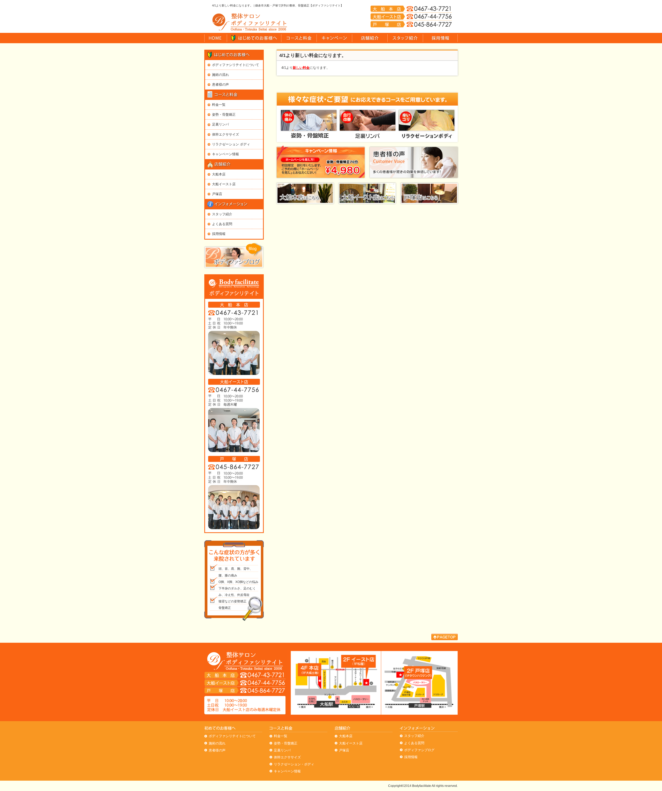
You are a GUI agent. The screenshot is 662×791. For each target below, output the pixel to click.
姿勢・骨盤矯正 (224, 114)
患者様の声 (220, 84)
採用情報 (218, 234)
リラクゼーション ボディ (231, 144)
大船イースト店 (224, 184)
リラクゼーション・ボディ (294, 764)
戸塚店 (217, 194)
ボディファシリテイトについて (235, 65)
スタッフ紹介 (222, 214)
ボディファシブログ (419, 750)
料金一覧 (218, 105)
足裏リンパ (220, 124)
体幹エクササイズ (225, 134)
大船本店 (218, 174)
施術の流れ (220, 75)
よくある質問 (222, 224)
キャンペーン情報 (225, 154)
